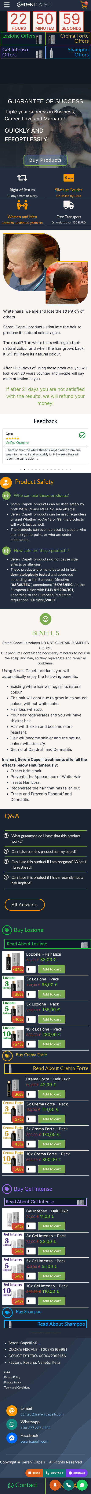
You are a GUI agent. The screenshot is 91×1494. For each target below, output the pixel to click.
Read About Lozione (27, 944)
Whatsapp (30, 1422)
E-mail (26, 1408)
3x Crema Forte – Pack (47, 1104)
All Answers (25, 904)
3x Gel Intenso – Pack (46, 1236)
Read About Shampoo (61, 1324)
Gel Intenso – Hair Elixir (47, 1211)
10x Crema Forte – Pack (48, 1154)
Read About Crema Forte (60, 1068)
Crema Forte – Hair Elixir (48, 1079)
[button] (4, 446)
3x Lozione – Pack (42, 979)
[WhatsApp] (82, 1485)
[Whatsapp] (11, 1424)
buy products (45, 160)
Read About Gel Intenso (30, 1201)
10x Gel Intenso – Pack (47, 1286)
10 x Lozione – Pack (44, 1029)
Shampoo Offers (78, 52)
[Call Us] (68, 1485)
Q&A (7, 1372)
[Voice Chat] (55, 1485)
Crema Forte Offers (74, 39)
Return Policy (12, 1377)
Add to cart (52, 969)
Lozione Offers (18, 36)
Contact (26, 1485)
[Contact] (11, 1485)
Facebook (29, 1436)
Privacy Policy (12, 1382)
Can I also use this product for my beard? (44, 852)
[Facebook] (11, 1437)
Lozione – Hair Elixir (43, 954)
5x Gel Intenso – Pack (46, 1261)
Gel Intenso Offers (15, 52)
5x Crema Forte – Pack (47, 1129)
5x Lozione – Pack (42, 1004)
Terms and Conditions (17, 1387)
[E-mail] (11, 1410)
